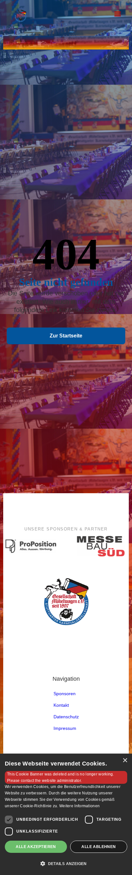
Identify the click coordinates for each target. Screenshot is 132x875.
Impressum (65, 728)
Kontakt (61, 705)
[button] (117, 14)
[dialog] (66, 814)
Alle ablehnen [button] (98, 846)
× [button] (124, 760)
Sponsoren (65, 693)
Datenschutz (66, 716)
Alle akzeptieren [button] (36, 846)
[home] (38, 17)
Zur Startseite (66, 335)
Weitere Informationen (79, 806)
